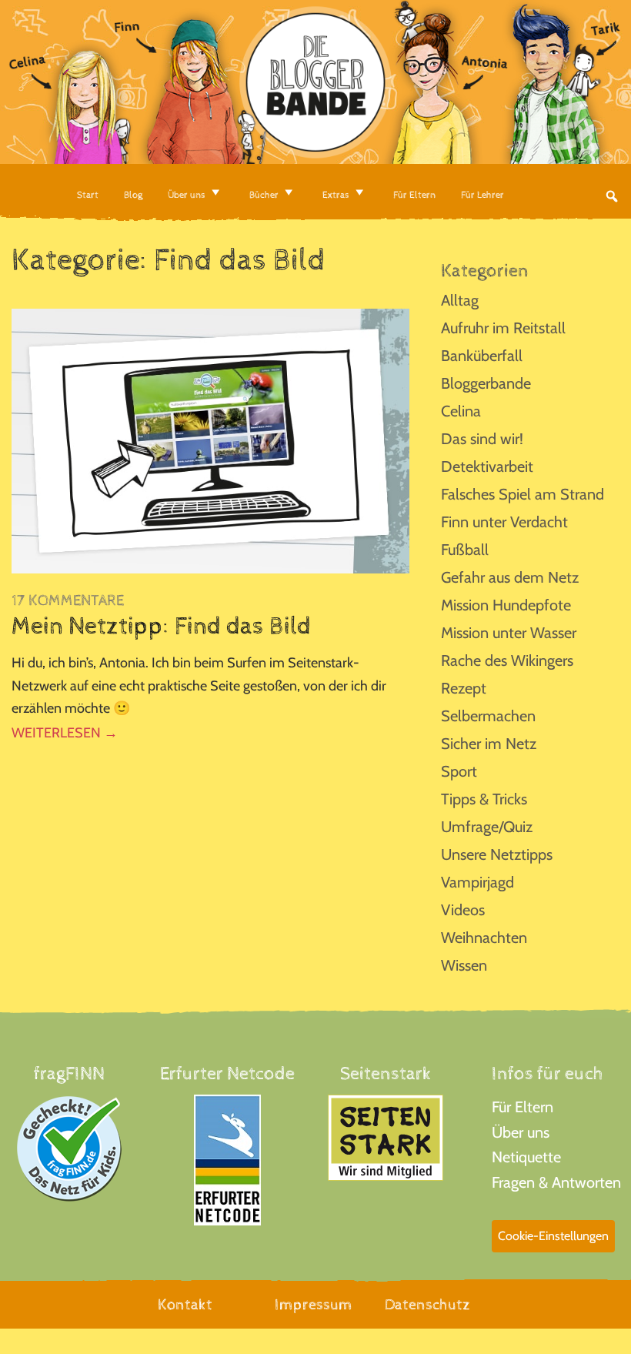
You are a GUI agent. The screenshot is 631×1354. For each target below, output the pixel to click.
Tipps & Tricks (484, 799)
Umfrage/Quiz (487, 826)
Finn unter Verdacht (504, 522)
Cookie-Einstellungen (553, 1236)
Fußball (465, 549)
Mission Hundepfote (506, 605)
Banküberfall (481, 355)
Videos (463, 910)
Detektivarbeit (487, 466)
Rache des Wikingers (507, 660)
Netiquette (526, 1157)
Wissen (464, 965)
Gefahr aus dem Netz (510, 577)
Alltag (460, 300)
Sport (459, 771)
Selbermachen (488, 716)
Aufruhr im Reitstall (503, 328)
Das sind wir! (482, 439)
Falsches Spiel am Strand (522, 494)
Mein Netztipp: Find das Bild (161, 626)
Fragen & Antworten (556, 1182)
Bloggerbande (486, 383)
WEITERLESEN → (65, 732)
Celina (461, 411)
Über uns (520, 1132)
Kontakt (185, 1305)
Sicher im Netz (488, 743)
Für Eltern (522, 1107)
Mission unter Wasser (508, 633)
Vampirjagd (477, 882)
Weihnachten (484, 937)
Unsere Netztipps (497, 854)
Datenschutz (427, 1305)
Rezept (463, 688)
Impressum (313, 1305)
